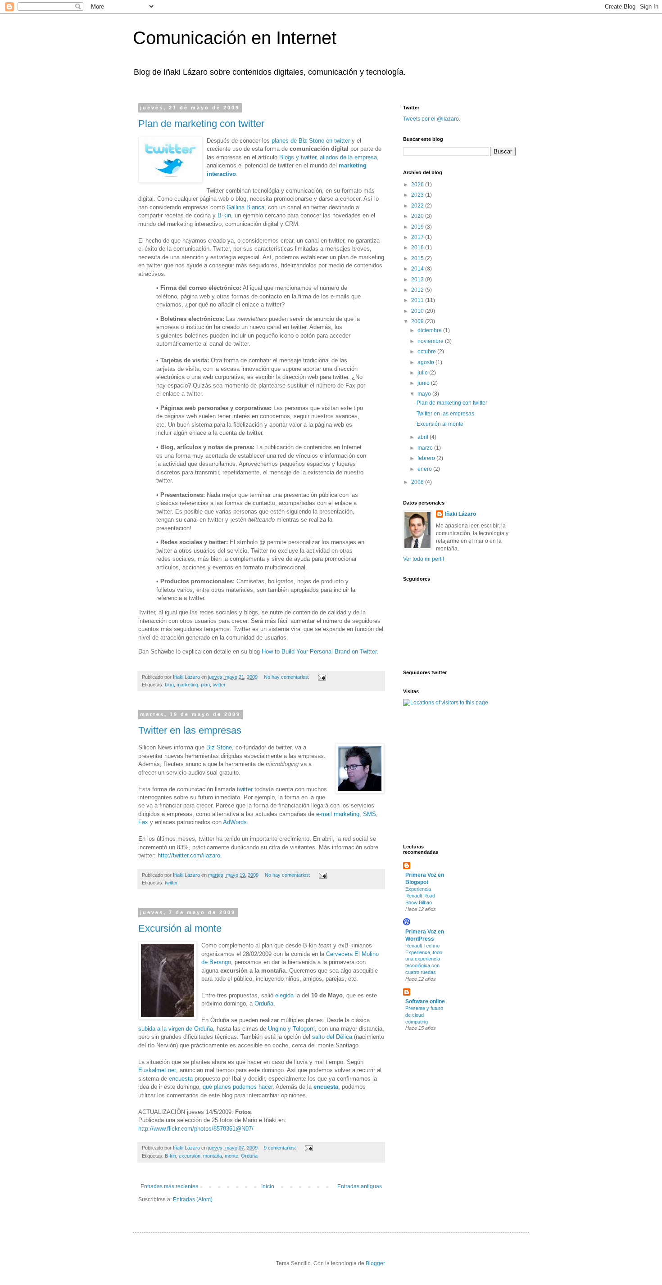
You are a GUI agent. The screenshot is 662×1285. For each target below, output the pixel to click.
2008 (418, 482)
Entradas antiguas (359, 1186)
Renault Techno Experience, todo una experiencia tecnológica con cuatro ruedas (423, 959)
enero (425, 469)
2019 (418, 227)
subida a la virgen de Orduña (175, 1028)
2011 (418, 300)
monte (231, 1156)
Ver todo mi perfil (423, 559)
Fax (143, 822)
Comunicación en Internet (234, 38)
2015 (418, 258)
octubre (427, 351)
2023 (418, 195)
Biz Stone (219, 747)
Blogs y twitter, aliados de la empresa (328, 157)
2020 (418, 216)
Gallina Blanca (245, 207)
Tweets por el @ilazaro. (431, 119)
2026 (418, 184)
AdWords (235, 822)
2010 (418, 311)
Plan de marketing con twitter (201, 123)
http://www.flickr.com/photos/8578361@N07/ (196, 1128)
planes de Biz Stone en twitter (311, 140)
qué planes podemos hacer (237, 1086)
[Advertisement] (430, 774)
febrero (426, 458)
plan (205, 684)
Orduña (263, 1003)
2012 (418, 290)
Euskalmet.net (157, 1070)
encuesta (181, 1078)
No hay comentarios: (287, 677)
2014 (418, 269)
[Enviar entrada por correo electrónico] (321, 677)
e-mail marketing (337, 814)
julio (423, 373)
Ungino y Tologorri (291, 1028)
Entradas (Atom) (193, 1199)
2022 (418, 206)
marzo (425, 448)
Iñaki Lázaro (460, 514)
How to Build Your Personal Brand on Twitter (319, 651)
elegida (284, 995)
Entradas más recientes (169, 1186)
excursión (189, 1156)
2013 (418, 279)
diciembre (430, 330)
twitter (219, 684)
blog (169, 684)
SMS (369, 814)
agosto (426, 362)
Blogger (375, 1263)
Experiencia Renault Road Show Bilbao (420, 895)
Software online (425, 1001)
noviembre (431, 341)
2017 (418, 237)
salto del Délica (332, 1036)
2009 (418, 321)
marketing (187, 684)
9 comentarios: (281, 1147)
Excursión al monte (180, 928)
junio (424, 383)
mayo (424, 394)
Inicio (267, 1186)
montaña (212, 1156)
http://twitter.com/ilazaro (189, 855)
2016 (418, 247)
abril (423, 437)
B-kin (224, 215)
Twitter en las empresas (189, 730)
